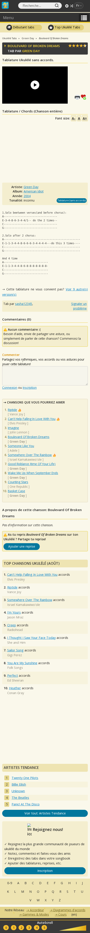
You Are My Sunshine (22, 663)
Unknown (18, 791)
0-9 (9, 883)
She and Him (16, 642)
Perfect (12, 675)
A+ (85, 118)
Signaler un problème (79, 306)
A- (73, 118)
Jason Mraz (15, 617)
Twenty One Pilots (25, 778)
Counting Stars (18, 482)
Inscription (30, 387)
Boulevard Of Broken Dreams (28, 437)
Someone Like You (21, 446)
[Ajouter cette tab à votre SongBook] (84, 97)
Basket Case (16, 491)
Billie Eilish (19, 784)
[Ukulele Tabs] (5, 5)
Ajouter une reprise (21, 546)
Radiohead (15, 630)
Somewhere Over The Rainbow (30, 455)
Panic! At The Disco (26, 804)
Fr (77, 5)
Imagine (13, 428)
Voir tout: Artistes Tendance (45, 813)
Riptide (12, 410)
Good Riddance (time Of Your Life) (31, 464)
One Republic (19, 486)
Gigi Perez (14, 655)
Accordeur (37, 910)
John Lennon (18, 432)
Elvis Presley (18, 423)
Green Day (31, 51)
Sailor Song (15, 650)
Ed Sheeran (15, 680)
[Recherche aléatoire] (71, 6)
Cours (62, 914)
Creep (11, 625)
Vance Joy (16, 414)
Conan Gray (15, 693)
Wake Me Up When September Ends (33, 473)
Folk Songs (15, 667)
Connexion (9, 387)
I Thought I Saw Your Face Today (31, 638)
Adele (13, 450)
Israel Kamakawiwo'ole (26, 459)
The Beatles (20, 798)
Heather (15, 688)
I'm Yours (14, 612)
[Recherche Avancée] (67, 6)
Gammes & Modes (35, 914)
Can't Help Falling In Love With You (31, 419)
